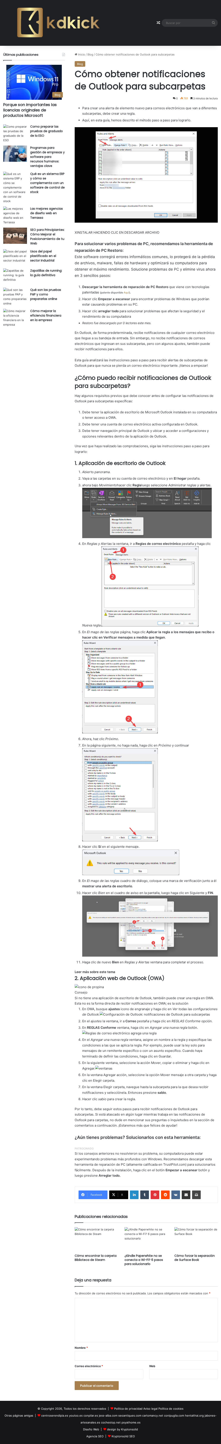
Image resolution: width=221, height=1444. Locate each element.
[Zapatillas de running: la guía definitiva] (15, 276)
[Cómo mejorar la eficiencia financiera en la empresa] (15, 318)
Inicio (81, 54)
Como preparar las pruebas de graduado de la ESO (46, 131)
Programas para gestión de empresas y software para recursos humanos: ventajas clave (47, 157)
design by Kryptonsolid (122, 1429)
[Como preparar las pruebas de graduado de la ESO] (15, 133)
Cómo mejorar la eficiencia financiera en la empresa (45, 315)
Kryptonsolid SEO (123, 1436)
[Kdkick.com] (58, 22)
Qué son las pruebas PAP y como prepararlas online (45, 294)
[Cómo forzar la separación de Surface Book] (196, 1239)
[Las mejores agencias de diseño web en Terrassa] (15, 215)
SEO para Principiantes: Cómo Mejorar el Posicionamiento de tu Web (47, 237)
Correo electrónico (89, 1366)
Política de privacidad (128, 1408)
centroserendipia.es (54, 1415)
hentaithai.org (194, 1415)
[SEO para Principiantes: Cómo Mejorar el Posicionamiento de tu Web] (15, 236)
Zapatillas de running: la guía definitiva (46, 272)
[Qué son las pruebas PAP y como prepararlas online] (15, 297)
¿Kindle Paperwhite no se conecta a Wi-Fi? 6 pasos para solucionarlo (144, 1260)
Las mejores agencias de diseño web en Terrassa (46, 213)
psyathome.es (131, 1422)
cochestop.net (111, 1422)
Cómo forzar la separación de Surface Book (194, 1258)
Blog (90, 54)
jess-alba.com (108, 1415)
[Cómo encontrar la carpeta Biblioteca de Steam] (96, 1239)
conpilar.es (91, 1415)
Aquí (126, 292)
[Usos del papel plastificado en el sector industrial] (15, 257)
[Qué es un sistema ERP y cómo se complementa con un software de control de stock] (15, 187)
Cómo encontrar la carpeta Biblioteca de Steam (96, 1258)
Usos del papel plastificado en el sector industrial (43, 256)
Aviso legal (150, 1408)
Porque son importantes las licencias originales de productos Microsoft (30, 110)
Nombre (81, 1347)
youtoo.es (76, 1415)
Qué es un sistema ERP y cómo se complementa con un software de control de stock (47, 183)
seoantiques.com (129, 1415)
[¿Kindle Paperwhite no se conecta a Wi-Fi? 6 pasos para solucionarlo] (146, 1239)
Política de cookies (170, 1408)
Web (152, 1366)
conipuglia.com (174, 1415)
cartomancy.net (152, 1415)
